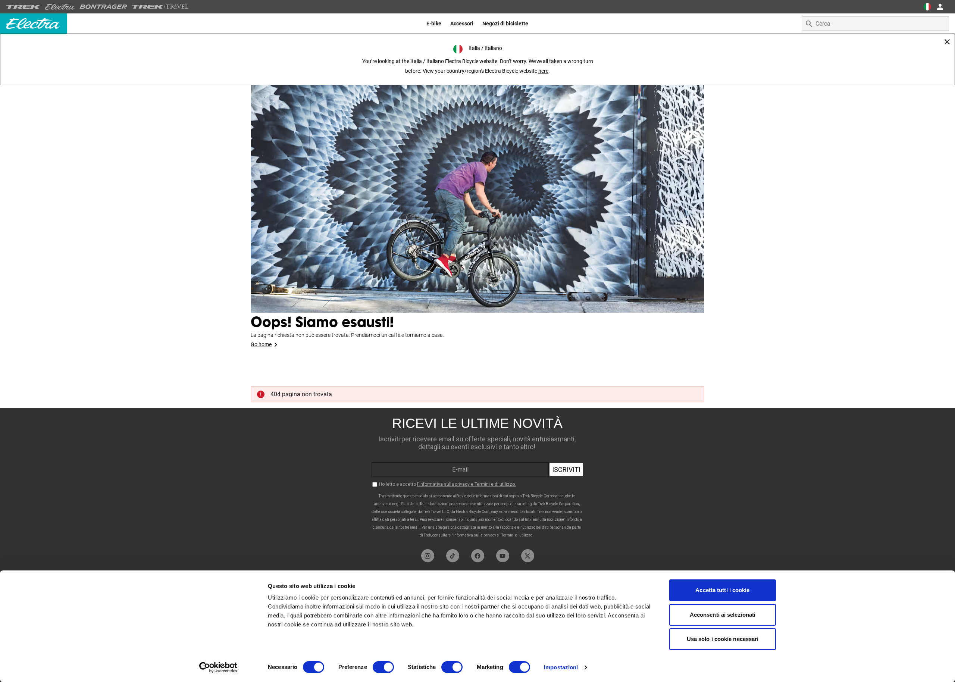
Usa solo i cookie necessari (723, 639)
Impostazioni (561, 667)
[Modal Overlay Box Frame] (477, 476)
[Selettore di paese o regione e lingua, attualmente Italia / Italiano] (927, 6)
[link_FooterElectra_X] (527, 555)
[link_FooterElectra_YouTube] (502, 555)
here (543, 71)
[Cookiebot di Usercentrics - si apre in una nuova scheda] (218, 667)
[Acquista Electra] (60, 7)
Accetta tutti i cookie (722, 590)
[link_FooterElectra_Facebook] (477, 555)
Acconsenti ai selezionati (723, 614)
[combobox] (875, 23)
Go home (261, 344)
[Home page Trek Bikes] (23, 7)
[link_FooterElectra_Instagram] (427, 555)
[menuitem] (434, 23)
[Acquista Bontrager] (103, 6)
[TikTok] (452, 555)
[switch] (383, 667)
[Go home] (477, 186)
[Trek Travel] (160, 6)
